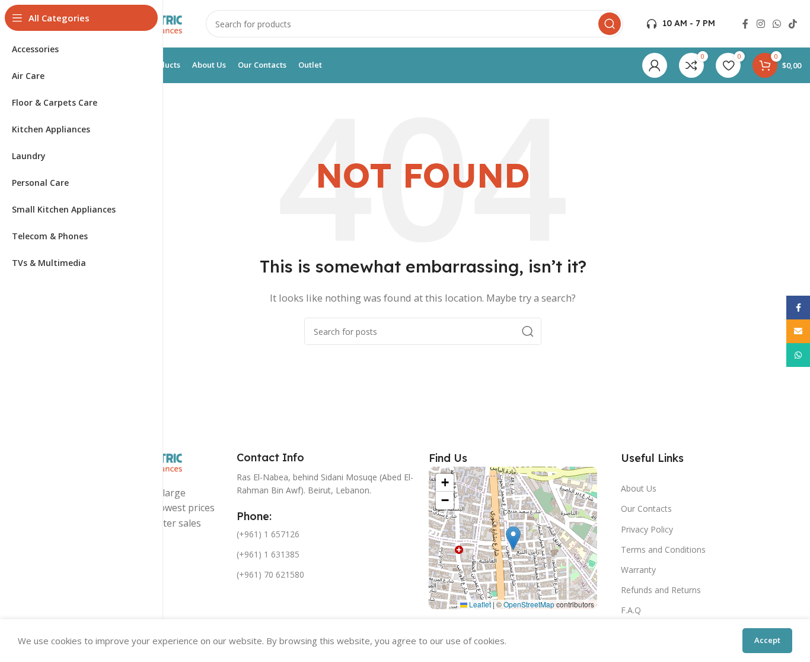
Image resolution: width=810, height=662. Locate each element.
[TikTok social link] (793, 24)
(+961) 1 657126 (268, 534)
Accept (767, 640)
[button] (513, 538)
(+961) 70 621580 (270, 574)
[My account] (654, 65)
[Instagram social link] (760, 24)
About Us (638, 488)
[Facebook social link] (745, 24)
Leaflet (479, 604)
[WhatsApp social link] (776, 24)
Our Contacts (646, 508)
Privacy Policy (647, 529)
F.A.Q (631, 610)
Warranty (638, 569)
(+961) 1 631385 (268, 554)
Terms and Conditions (663, 549)
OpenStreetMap (528, 604)
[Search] (609, 23)
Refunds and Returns (661, 590)
